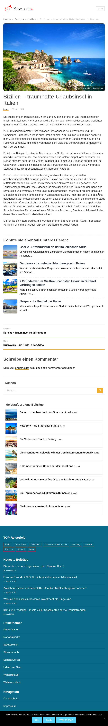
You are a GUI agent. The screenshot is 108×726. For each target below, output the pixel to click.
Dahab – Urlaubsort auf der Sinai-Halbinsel (45, 412)
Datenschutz (11, 698)
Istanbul (88, 544)
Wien (31, 549)
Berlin (7, 544)
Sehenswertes (11, 659)
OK (37, 719)
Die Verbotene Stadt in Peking (38, 439)
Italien (6, 109)
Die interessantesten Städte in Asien (42, 506)
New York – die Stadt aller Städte (39, 425)
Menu (100, 9)
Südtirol (21, 549)
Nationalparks (11, 637)
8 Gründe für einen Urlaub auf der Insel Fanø (46, 466)
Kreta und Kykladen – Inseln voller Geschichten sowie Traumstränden (44, 609)
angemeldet (22, 367)
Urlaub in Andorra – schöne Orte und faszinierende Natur (54, 479)
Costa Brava (20, 544)
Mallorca (9, 549)
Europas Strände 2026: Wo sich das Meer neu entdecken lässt (40, 577)
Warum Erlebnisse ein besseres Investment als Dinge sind (37, 599)
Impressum (9, 706)
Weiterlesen (66, 719)
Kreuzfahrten (11, 629)
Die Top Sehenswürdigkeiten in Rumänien (45, 492)
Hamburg (76, 544)
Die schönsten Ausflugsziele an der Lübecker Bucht (33, 566)
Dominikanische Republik (56, 544)
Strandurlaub (11, 652)
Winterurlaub (11, 674)
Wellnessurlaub (12, 682)
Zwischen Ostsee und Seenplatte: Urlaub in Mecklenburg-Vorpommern (45, 588)
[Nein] (104, 718)
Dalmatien (35, 544)
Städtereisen (10, 644)
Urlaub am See (12, 667)
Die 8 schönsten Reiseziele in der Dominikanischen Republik (56, 452)
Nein (49, 719)
